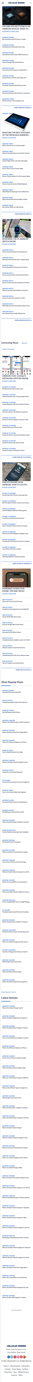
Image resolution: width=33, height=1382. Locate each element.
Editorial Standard (15, 1366)
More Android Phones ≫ (23, 107)
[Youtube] (21, 1358)
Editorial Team (26, 1366)
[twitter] (12, 1358)
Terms (15, 1372)
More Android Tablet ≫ (23, 214)
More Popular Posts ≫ (8, 992)
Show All (24, 343)
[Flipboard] (24, 1358)
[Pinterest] (15, 1358)
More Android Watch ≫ (23, 320)
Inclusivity (8, 1369)
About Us (6, 1366)
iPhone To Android (8, 349)
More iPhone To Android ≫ (22, 563)
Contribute (25, 1369)
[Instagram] (18, 1358)
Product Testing (16, 1369)
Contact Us (14, 1375)
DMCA (20, 1375)
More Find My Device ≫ (24, 670)
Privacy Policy (8, 1372)
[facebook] (8, 1358)
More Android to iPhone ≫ (22, 457)
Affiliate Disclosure (23, 1372)
